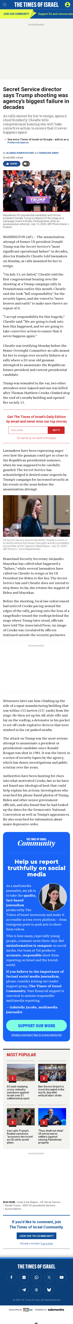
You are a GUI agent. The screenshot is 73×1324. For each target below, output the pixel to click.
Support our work (36, 1025)
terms (53, 438)
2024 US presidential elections (38, 1205)
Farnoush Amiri (49, 153)
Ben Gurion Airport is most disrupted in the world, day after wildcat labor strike (51, 1091)
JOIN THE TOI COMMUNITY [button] (36, 1235)
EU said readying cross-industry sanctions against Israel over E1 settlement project (18, 1092)
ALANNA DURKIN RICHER (20, 153)
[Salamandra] (56, 1309)
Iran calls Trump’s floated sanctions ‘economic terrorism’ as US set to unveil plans (20, 1136)
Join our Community (16, 13)
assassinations (13, 1208)
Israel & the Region (27, 1202)
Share (13, 163)
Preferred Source (18, 142)
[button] (67, 4)
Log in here (47, 1243)
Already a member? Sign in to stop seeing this (36, 1034)
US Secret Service (50, 1202)
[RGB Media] (28, 1309)
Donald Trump (12, 1205)
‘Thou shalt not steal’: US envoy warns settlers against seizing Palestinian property (51, 1136)
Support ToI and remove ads (55, 13)
